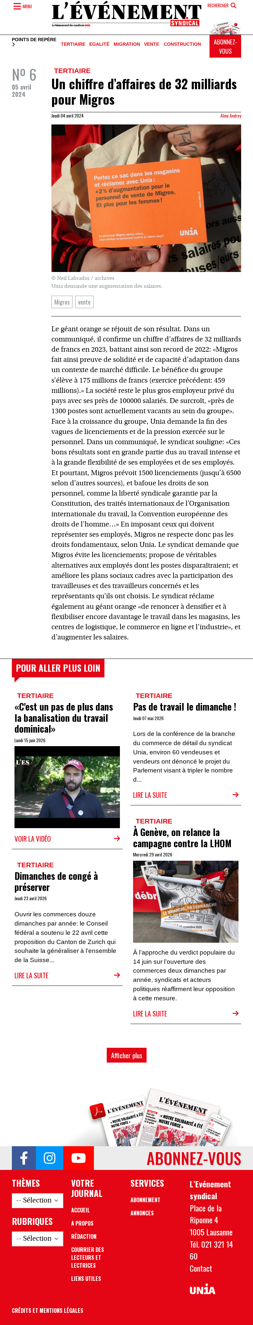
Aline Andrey (230, 115)
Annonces (142, 1213)
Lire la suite (150, 795)
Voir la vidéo (32, 838)
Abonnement (145, 1200)
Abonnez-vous (225, 46)
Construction (182, 44)
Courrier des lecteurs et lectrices (87, 1257)
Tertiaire (73, 44)
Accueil (80, 1210)
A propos (82, 1223)
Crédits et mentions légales (47, 1310)
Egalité (99, 44)
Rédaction (84, 1236)
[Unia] (202, 1289)
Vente (151, 44)
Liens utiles (86, 1279)
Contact (201, 1268)
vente (84, 301)
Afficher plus (126, 1055)
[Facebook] (24, 1158)
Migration (127, 44)
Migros (62, 301)
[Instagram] (49, 1158)
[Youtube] (78, 1158)
